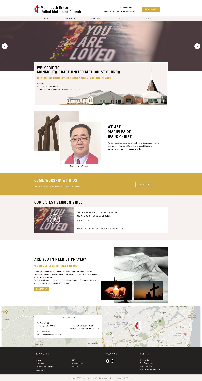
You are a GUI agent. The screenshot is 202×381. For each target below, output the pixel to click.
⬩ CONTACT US (148, 19)
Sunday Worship (151, 9)
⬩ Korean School (78, 363)
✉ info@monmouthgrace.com (150, 369)
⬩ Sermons (75, 360)
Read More (145, 184)
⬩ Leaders (40, 363)
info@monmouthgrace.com (50, 335)
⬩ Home (39, 360)
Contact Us (41, 289)
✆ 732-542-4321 (44, 332)
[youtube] (112, 361)
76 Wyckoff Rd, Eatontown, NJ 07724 (118, 11)
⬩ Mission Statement (44, 367)
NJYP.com (127, 378)
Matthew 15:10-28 (115, 228)
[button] (5, 46)
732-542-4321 (127, 8)
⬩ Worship (75, 367)
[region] (101, 46)
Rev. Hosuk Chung (91, 228)
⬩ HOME (45, 19)
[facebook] (107, 361)
